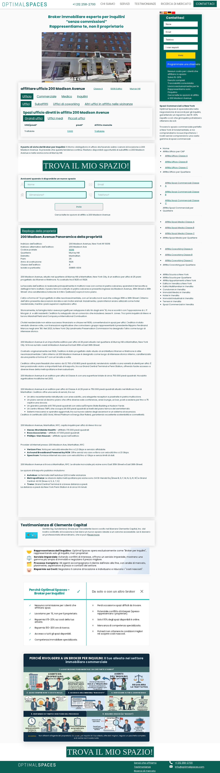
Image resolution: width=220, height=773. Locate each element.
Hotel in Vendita (171, 295)
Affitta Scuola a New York (176, 274)
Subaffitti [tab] (41, 104)
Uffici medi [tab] (55, 118)
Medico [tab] (67, 96)
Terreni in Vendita (172, 301)
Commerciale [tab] (46, 96)
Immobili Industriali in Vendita (178, 298)
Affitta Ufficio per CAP (174, 151)
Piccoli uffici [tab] (76, 118)
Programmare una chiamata (182, 64)
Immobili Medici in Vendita (176, 292)
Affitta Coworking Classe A (179, 248)
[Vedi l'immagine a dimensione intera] (86, 57)
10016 (71, 249)
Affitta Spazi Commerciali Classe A (182, 184)
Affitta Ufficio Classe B (176, 161)
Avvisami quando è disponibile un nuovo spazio (48, 178)
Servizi (125, 4)
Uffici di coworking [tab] (66, 104)
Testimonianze (145, 4)
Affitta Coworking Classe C (179, 260)
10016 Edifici (116, 88)
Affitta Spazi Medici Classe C (180, 233)
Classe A (98, 88)
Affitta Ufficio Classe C (176, 167)
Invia (180, 55)
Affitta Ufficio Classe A (176, 155)
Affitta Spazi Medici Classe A (179, 221)
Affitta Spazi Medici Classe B (179, 227)
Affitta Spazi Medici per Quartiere (180, 237)
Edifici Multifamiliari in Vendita (178, 286)
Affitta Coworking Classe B (178, 254)
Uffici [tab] (26, 104)
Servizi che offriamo (145, 762)
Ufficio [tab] (27, 96)
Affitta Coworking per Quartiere (179, 264)
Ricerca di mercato (176, 4)
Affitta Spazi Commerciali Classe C (182, 202)
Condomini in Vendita (174, 289)
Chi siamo (107, 4)
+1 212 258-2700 (184, 762)
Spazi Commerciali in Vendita (178, 304)
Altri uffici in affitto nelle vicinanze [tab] (109, 104)
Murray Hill (135, 88)
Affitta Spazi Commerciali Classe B (182, 193)
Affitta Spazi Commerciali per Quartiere (178, 209)
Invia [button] (78, 206)
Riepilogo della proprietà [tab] (39, 231)
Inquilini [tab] (82, 96)
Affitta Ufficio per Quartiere (177, 172)
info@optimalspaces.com (189, 766)
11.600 (70, 131)
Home (166, 148)
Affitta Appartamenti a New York (179, 280)
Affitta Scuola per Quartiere (177, 277)
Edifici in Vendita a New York (177, 283)
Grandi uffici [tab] (34, 118)
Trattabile (100, 131)
